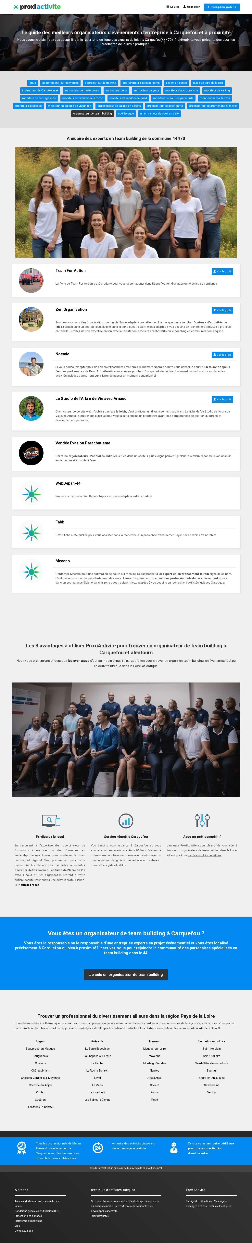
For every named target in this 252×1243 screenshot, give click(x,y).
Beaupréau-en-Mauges (40, 1048)
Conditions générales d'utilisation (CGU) (37, 1210)
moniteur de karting (217, 90)
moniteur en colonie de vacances (69, 106)
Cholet (40, 1092)
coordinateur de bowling (100, 83)
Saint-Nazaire (211, 1056)
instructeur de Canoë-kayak (40, 90)
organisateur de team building (92, 113)
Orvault (154, 1085)
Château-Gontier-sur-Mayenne (40, 1077)
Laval (97, 1077)
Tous (32, 83)
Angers (40, 1041)
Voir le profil (223, 271)
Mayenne (154, 1056)
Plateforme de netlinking (28, 1220)
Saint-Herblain (212, 1048)
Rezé (154, 1099)
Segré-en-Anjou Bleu (212, 1077)
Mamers (154, 1041)
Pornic (155, 1092)
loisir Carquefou (100, 1215)
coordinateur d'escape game (141, 83)
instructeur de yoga (146, 90)
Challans (40, 1063)
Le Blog (174, 6)
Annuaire (20, 1201)
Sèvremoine (211, 1085)
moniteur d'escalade (28, 106)
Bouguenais (40, 1056)
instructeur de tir (116, 90)
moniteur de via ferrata (215, 98)
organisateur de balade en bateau (119, 106)
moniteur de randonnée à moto (82, 98)
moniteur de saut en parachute (173, 98)
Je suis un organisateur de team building (126, 974)
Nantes (154, 1070)
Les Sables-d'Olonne (97, 1099)
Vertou (211, 1092)
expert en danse (176, 83)
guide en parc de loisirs (208, 83)
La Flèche (97, 1063)
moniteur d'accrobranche (181, 90)
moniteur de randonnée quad (128, 98)
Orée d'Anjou (154, 1077)
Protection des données (28, 1215)
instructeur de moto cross (82, 90)
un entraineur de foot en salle (159, 113)
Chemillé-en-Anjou (40, 1085)
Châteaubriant (40, 1070)
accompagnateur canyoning (60, 83)
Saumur (212, 1070)
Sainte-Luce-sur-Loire (211, 1041)
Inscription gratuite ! (223, 7)
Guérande (97, 1041)
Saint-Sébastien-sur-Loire (211, 1063)
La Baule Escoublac (97, 1048)
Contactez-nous (24, 1230)
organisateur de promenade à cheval (213, 106)
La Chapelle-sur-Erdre (97, 1056)
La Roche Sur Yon (97, 1070)
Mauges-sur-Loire (154, 1048)
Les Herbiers (97, 1092)
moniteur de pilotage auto (39, 98)
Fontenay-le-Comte (40, 1107)
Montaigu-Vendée (154, 1063)
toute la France (29, 884)
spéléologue (126, 113)
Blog (17, 1225)
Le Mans (97, 1085)
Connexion (193, 6)
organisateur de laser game (165, 106)
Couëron (40, 1099)
